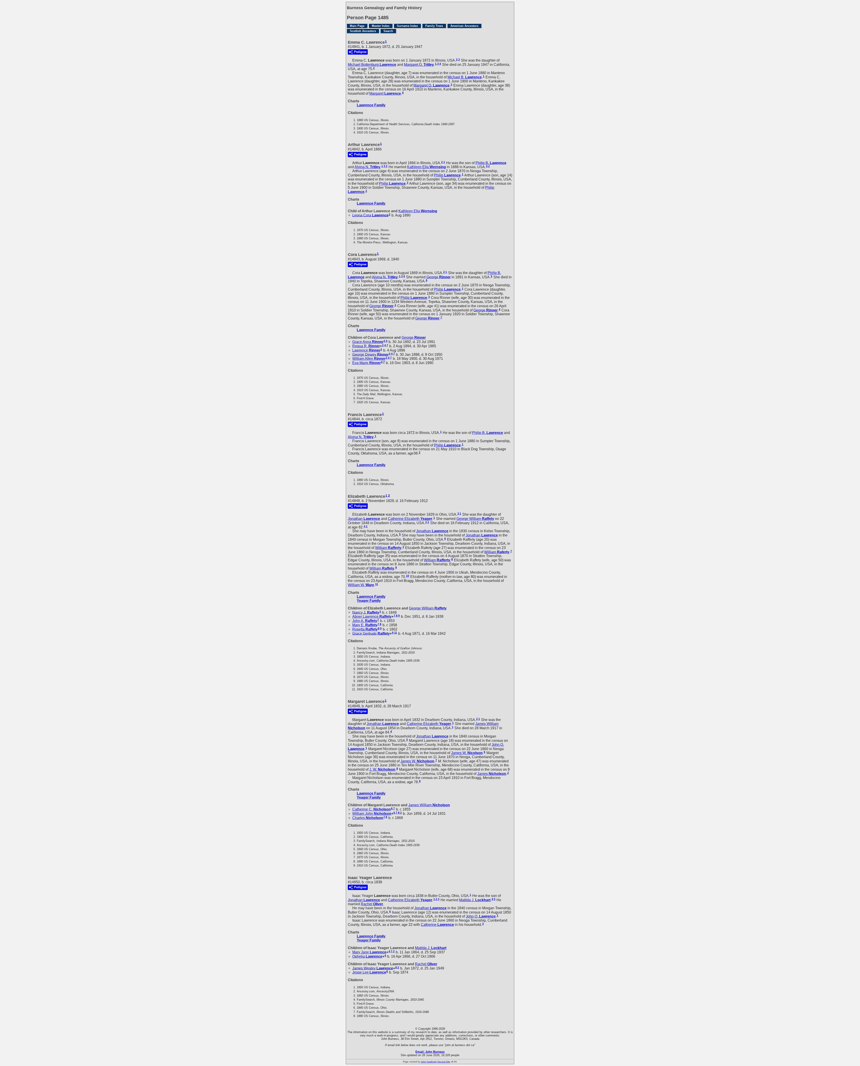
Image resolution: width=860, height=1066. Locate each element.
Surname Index (407, 26)
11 (376, 584)
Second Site (443, 1061)
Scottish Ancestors (363, 31)
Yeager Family (369, 601)
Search (388, 31)
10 (407, 575)
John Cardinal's (429, 1061)
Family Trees (434, 26)
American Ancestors (464, 26)
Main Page (357, 26)
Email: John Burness (430, 1051)
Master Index (380, 26)
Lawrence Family (371, 105)
